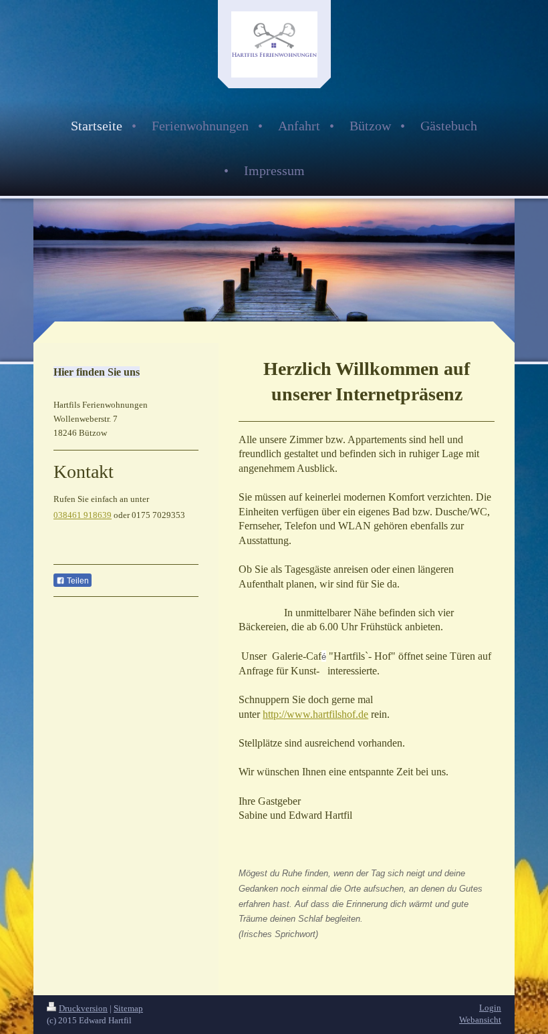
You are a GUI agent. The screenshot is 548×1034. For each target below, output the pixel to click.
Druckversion (83, 1008)
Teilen (77, 581)
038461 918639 (82, 515)
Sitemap (128, 1008)
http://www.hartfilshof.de (315, 714)
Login (490, 1008)
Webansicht (480, 1020)
